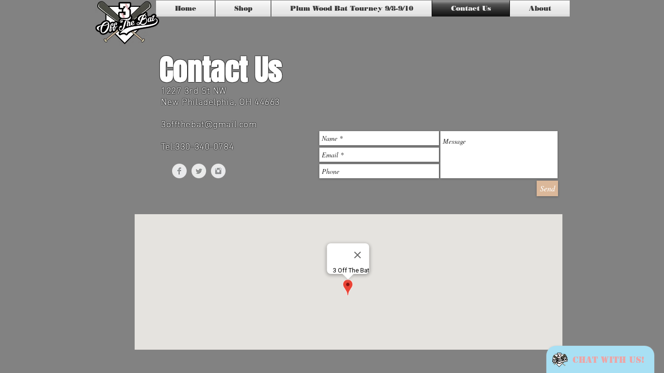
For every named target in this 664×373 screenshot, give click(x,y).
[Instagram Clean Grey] (218, 171)
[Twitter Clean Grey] (199, 171)
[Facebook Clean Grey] (179, 171)
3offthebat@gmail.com (209, 125)
